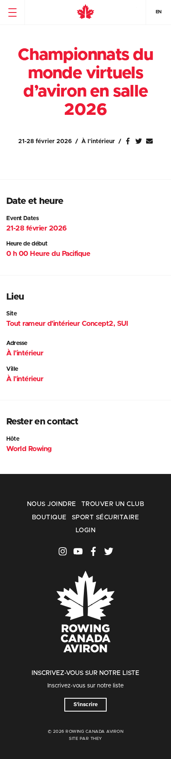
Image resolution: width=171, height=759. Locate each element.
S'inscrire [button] (85, 704)
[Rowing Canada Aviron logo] (85, 664)
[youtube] (78, 551)
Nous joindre (51, 504)
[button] (12, 12)
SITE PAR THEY (85, 739)
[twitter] (108, 551)
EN (158, 12)
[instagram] (62, 551)
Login (85, 530)
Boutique (49, 517)
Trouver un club (112, 504)
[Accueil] (85, 12)
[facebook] (93, 551)
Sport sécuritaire (105, 517)
